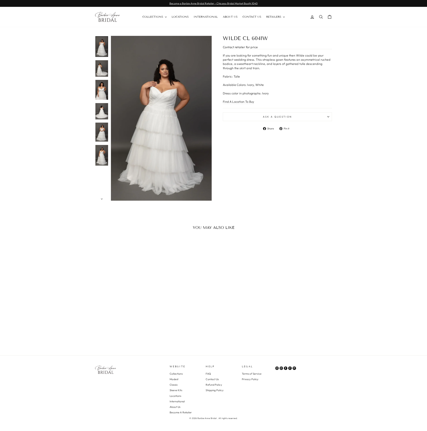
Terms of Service (252, 373)
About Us (230, 16)
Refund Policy (214, 384)
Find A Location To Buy (238, 102)
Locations (180, 16)
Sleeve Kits (176, 390)
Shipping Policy (215, 390)
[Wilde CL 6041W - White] (125, 335)
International (206, 16)
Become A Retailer (181, 412)
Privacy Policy (250, 379)
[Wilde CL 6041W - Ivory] (121, 335)
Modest (174, 379)
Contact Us (252, 16)
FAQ (208, 373)
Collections (153, 16)
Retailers (274, 16)
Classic (174, 384)
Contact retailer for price (240, 47)
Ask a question (277, 116)
